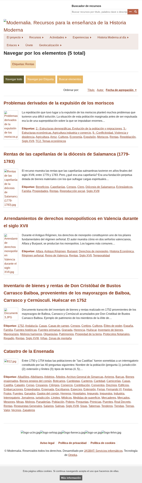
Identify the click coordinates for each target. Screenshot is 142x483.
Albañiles (23, 376)
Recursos (35, 37)
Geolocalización (49, 45)
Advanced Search (130, 12)
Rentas (114, 136)
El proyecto (14, 37)
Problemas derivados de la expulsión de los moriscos (59, 103)
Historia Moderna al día (111, 37)
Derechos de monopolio (93, 251)
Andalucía (31, 325)
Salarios (48, 406)
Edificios (123, 385)
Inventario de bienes (110, 329)
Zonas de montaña (60, 338)
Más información (71, 477)
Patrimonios (66, 334)
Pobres (70, 401)
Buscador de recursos (86, 6)
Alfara (39, 251)
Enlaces (12, 45)
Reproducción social (72, 191)
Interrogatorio (12, 397)
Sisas (83, 406)
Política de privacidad (72, 443)
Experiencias (81, 37)
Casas (43, 325)
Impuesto (92, 393)
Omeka (72, 454)
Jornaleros (27, 397)
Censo (30, 385)
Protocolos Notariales (116, 334)
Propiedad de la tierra (88, 334)
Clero (80, 186)
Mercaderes (108, 397)
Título (91, 90)
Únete (29, 45)
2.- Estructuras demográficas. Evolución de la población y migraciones (79, 128)
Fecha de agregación (120, 90)
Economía (76, 136)
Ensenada (47, 389)
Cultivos (63, 136)
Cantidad (99, 381)
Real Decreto (122, 401)
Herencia (79, 329)
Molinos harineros (31, 334)
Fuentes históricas (25, 329)
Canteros (86, 381)
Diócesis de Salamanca (100, 186)
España (128, 325)
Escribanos (62, 389)
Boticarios (59, 381)
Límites (55, 397)
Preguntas (82, 401)
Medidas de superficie (86, 397)
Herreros (65, 393)
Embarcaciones (13, 389)
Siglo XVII (28, 141)
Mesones (9, 401)
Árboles (60, 376)
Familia (26, 191)
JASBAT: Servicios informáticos (103, 450)
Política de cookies (103, 443)
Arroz (53, 136)
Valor (7, 410)
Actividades (57, 37)
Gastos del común (48, 393)
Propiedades (40, 191)
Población (58, 401)
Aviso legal (47, 443)
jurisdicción (43, 397)
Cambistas (73, 381)
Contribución (82, 385)
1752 (21, 325)
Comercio (67, 385)
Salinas (59, 406)
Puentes (108, 401)
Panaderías (43, 401)
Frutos (7, 393)
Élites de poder (113, 325)
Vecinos (16, 410)
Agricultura (42, 136)
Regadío (9, 338)
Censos (71, 186)
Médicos (66, 397)
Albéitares (36, 376)
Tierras (129, 406)
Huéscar (91, 329)
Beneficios (42, 186)
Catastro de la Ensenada (29, 351)
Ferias (101, 389)
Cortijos (86, 325)
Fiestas (127, 389)
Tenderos (107, 406)
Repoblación (128, 136)
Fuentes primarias (49, 329)
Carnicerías (113, 381)
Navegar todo (14, 79)
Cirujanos (42, 385)
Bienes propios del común (36, 381)
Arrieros (109, 376)
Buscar (136, 12)
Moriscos (102, 136)
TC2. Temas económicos (51, 141)
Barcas (120, 376)
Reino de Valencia (56, 255)
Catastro (19, 385)
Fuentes (18, 393)
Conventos (98, 385)
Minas (20, 401)
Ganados (30, 393)
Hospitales (79, 393)
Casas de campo (58, 325)
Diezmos (111, 385)
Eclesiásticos (124, 186)
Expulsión (89, 136)
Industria (119, 393)
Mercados (123, 397)
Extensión (89, 389)
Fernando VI (114, 389)
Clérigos (54, 385)
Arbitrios (49, 376)
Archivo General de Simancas (84, 376)
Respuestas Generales (28, 406)
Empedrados (32, 389)
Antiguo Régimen (55, 251)
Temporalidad (101, 255)
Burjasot (72, 251)
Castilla (8, 385)
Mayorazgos (11, 334)
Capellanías (57, 186)
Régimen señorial (33, 255)
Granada (67, 329)
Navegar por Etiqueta (41, 79)
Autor (100, 90)
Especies (76, 389)
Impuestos (106, 393)
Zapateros (29, 410)
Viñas (43, 338)
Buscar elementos (70, 79)
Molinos (30, 401)
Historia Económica (122, 251)
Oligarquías (50, 334)
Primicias (95, 401)
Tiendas (119, 406)
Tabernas (94, 406)
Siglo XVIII (92, 191)
